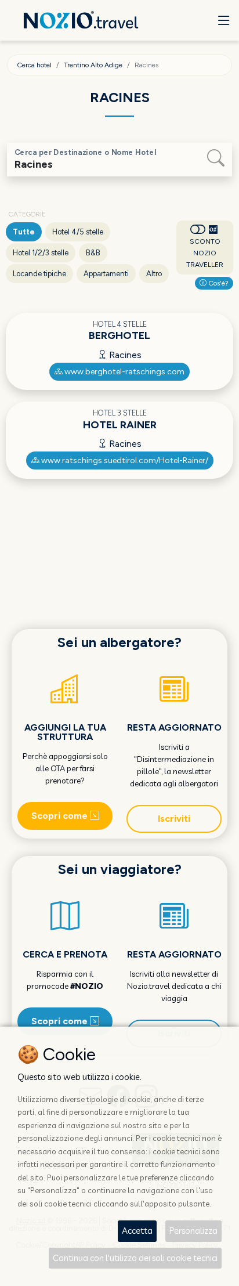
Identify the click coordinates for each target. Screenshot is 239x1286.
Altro (154, 273)
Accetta (137, 1230)
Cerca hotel (34, 65)
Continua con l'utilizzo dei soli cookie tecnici (135, 1257)
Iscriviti (174, 818)
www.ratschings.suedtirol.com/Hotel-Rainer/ (123, 460)
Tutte (24, 231)
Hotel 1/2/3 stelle (40, 252)
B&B (93, 252)
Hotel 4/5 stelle (77, 231)
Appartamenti (106, 273)
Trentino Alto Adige (93, 65)
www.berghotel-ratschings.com (123, 372)
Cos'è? (218, 283)
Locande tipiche (39, 273)
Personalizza (193, 1230)
